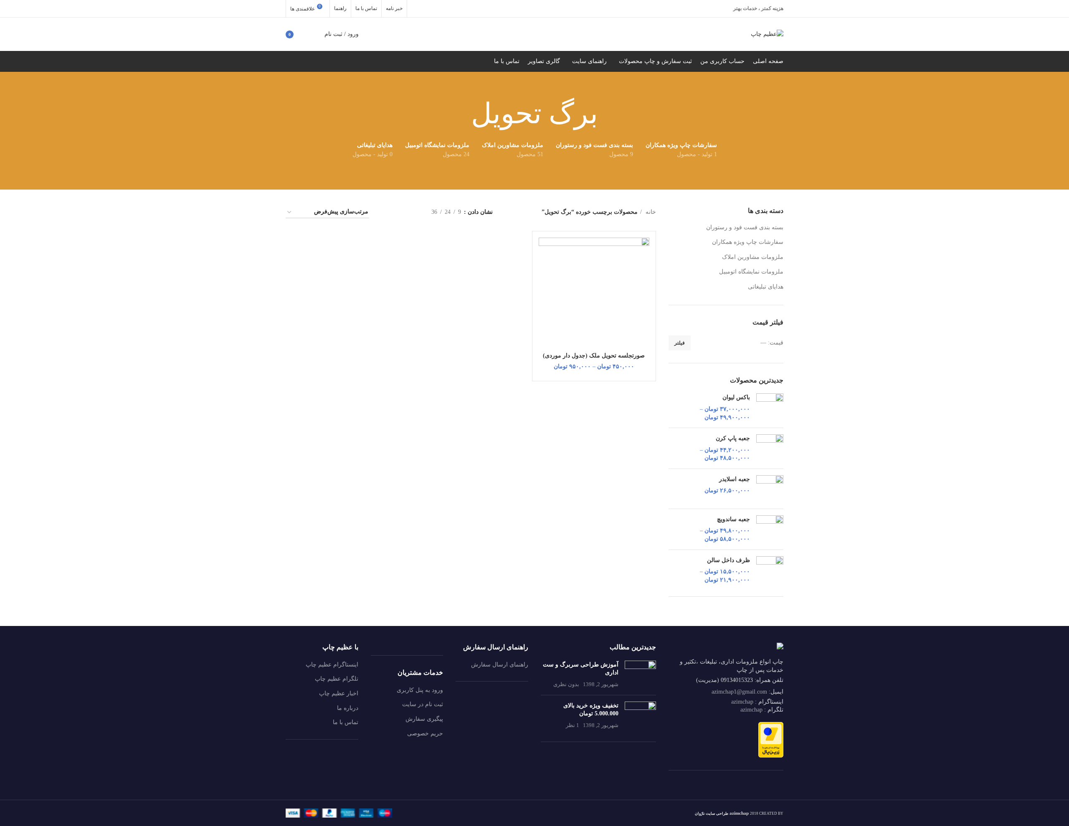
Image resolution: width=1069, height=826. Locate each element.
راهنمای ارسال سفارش (499, 664)
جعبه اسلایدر (734, 479)
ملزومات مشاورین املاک (752, 257)
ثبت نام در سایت (422, 704)
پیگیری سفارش (424, 719)
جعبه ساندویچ (733, 519)
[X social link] (449, 9)
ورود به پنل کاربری (420, 690)
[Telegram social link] (416, 9)
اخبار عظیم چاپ (338, 693)
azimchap (742, 702)
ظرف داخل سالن (728, 560)
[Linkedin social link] (427, 9)
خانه (650, 212)
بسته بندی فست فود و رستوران (744, 227)
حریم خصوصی (425, 733)
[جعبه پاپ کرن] (769, 448)
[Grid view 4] (386, 212)
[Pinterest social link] (438, 9)
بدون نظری (566, 684)
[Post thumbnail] (640, 675)
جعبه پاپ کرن (733, 438)
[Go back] (608, 114)
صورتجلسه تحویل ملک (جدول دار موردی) (594, 355)
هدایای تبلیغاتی (765, 287)
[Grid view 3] (399, 212)
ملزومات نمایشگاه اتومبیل (751, 272)
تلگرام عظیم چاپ (336, 679)
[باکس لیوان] (769, 407)
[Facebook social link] (460, 9)
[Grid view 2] (412, 212)
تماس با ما (345, 722)
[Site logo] (767, 33)
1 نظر (572, 725)
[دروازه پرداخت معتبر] (770, 739)
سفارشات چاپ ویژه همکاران (747, 242)
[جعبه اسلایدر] (769, 488)
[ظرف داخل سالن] (769, 570)
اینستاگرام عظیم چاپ (332, 664)
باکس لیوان (736, 397)
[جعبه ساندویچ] (769, 529)
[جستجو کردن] (313, 34)
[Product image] (594, 293)
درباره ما (347, 708)
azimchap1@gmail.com (739, 692)
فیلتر (679, 343)
